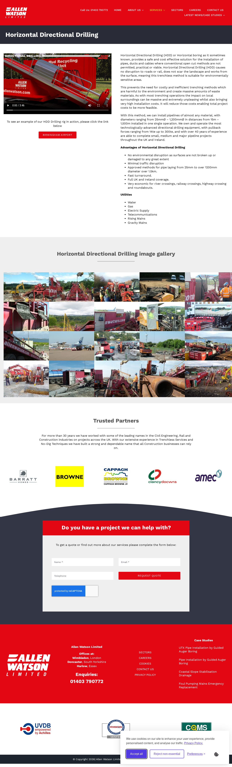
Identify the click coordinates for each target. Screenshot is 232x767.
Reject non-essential (167, 753)
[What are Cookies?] (218, 754)
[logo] (16, 9)
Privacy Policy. (193, 743)
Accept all (136, 753)
